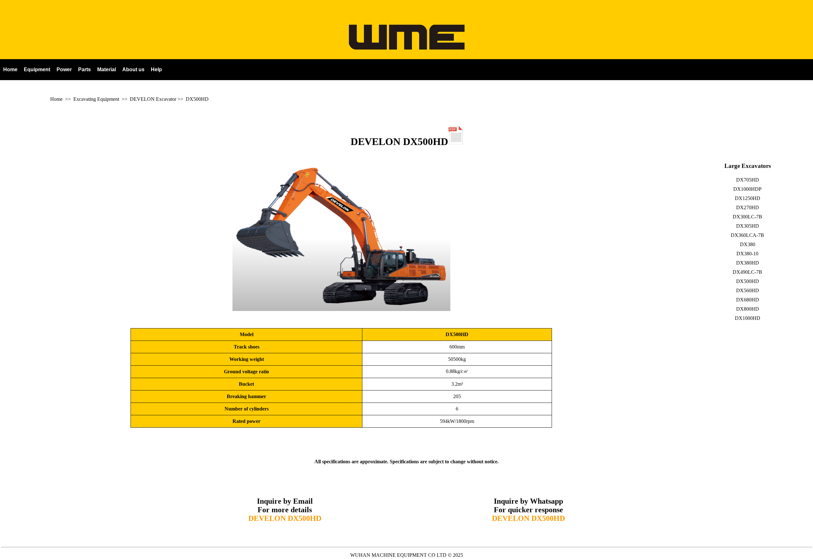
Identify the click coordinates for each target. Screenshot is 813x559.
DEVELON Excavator (153, 99)
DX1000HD (747, 318)
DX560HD (747, 290)
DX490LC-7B (747, 272)
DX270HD (747, 207)
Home (56, 99)
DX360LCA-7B (747, 235)
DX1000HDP (747, 189)
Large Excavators (747, 165)
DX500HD (197, 99)
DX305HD (747, 226)
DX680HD (747, 299)
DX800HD (747, 309)
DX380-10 (747, 253)
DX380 (747, 244)
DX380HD (747, 263)
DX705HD (747, 180)
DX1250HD (747, 198)
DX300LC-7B (747, 216)
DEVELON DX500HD (399, 141)
